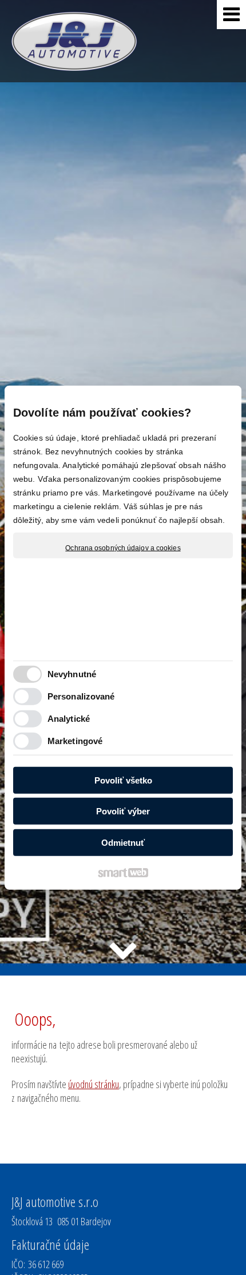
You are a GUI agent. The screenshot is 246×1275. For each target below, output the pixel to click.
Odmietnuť (123, 842)
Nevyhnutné (71, 674)
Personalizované (81, 696)
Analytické (68, 719)
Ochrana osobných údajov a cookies (122, 547)
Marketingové (74, 741)
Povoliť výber (123, 811)
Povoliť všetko (123, 780)
